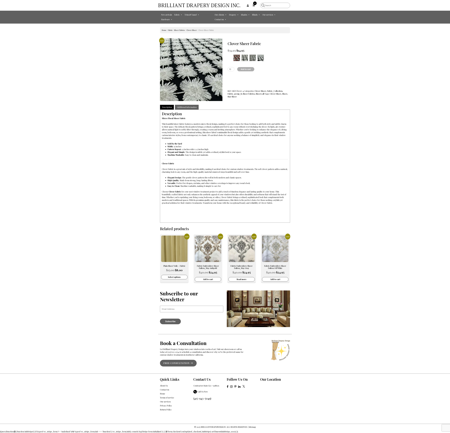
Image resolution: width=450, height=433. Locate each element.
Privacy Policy (166, 405)
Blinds (254, 14)
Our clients (219, 14)
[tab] (167, 107)
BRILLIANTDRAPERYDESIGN (213, 427)
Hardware (165, 19)
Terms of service (167, 397)
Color (229, 56)
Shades (244, 14)
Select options (174, 277)
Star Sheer (232, 96)
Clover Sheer (191, 30)
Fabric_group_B (235, 94)
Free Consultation (176, 363)
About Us (164, 385)
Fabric (177, 14)
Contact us (219, 19)
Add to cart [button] (208, 279)
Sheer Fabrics (179, 30)
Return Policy (166, 409)
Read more (241, 279)
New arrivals (166, 14)
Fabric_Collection (274, 91)
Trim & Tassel (191, 14)
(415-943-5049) (202, 398)
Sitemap (252, 427)
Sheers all (260, 94)
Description (167, 107)
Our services (267, 14)
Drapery (232, 14)
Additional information (187, 107)
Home (164, 30)
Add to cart (246, 69)
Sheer (284, 94)
